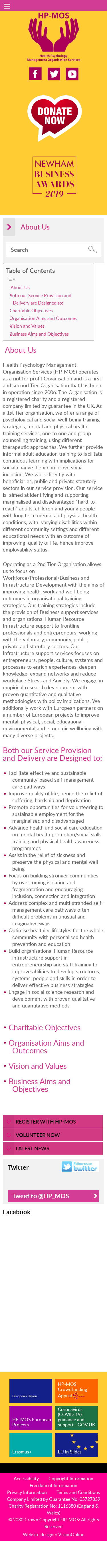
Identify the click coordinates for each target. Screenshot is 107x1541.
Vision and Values (28, 326)
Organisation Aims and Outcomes (44, 318)
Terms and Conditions (78, 1492)
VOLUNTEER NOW (38, 1134)
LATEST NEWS (32, 1148)
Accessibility (26, 1478)
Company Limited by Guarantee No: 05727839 (53, 1499)
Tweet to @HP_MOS (40, 1195)
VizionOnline (71, 1534)
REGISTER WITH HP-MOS (46, 1121)
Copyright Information (71, 1478)
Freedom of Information (53, 1485)
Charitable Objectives (32, 310)
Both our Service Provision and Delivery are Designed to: (41, 299)
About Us (21, 287)
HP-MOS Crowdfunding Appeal (72, 1390)
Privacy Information (27, 1492)
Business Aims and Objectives (40, 333)
